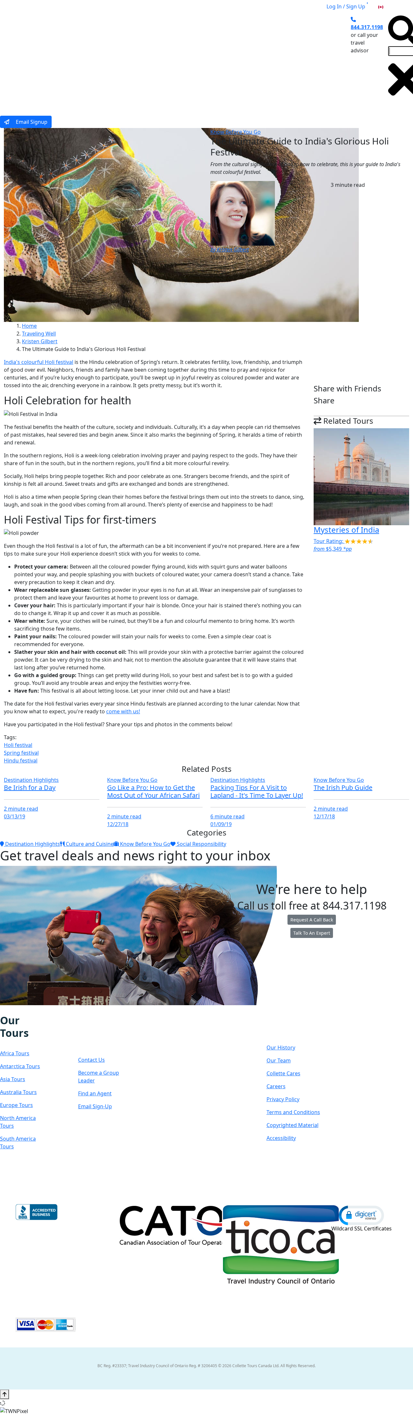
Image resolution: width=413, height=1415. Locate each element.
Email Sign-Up (95, 1106)
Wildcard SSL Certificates (361, 1228)
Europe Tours (16, 1105)
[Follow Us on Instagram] (9, 1009)
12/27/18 (117, 824)
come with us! (123, 711)
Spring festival (21, 752)
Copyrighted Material (292, 1125)
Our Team (279, 1060)
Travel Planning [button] (296, 59)
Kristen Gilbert (39, 341)
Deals (221, 59)
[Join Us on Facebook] (3, 1009)
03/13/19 (14, 816)
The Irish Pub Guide (343, 787)
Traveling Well (39, 333)
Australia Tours (18, 1092)
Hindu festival (20, 760)
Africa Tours (14, 1053)
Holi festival (18, 745)
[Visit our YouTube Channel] (36, 1009)
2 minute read (21, 808)
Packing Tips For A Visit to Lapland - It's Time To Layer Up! (256, 791)
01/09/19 (221, 824)
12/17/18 (324, 816)
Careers (276, 1086)
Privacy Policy (283, 1099)
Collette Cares (283, 1073)
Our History (281, 1047)
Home (29, 325)
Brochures (253, 59)
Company (290, 1027)
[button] (361, 1215)
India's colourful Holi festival (38, 362)
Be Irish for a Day (29, 787)
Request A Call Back (311, 920)
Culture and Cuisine (89, 843)
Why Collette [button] (181, 59)
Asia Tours (12, 1079)
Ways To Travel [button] (130, 59)
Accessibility (281, 1138)
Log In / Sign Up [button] (346, 6)
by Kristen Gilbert (229, 249)
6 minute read (227, 816)
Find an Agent (95, 1093)
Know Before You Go (235, 131)
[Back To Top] (4, 1394)
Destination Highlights (31, 779)
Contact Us (91, 1059)
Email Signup (31, 121)
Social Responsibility (201, 843)
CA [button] (387, 6)
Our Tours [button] (81, 59)
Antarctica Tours (20, 1066)
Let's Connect (98, 1033)
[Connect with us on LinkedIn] (22, 1009)
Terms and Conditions (293, 1112)
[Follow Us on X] (16, 1009)
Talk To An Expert (311, 933)
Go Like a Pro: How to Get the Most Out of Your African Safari (153, 791)
